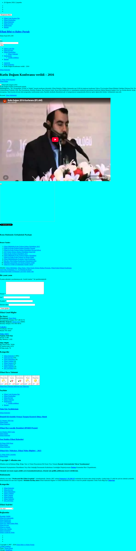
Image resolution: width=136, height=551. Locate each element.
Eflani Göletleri (9, 361)
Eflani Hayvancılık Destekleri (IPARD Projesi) (19, 428)
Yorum (2, 294)
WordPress (8, 550)
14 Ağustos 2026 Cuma (7, 432)
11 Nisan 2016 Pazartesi (7, 79)
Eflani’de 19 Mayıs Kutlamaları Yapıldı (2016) (18, 264)
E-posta (3, 301)
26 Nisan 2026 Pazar (6, 443)
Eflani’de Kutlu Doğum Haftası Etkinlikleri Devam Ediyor (22, 250)
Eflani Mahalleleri (9, 359)
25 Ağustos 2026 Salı (6, 420)
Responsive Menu (6, 15)
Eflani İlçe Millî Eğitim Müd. (9, 523)
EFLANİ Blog (8, 368)
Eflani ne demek (5, 527)
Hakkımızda (8, 25)
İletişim (6, 27)
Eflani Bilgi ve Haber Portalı (15, 31)
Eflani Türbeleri (9, 366)
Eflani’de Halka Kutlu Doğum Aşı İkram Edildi (19, 257)
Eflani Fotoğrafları (10, 20)
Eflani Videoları (13, 54)
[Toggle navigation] (1, 39)
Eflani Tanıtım (8, 363)
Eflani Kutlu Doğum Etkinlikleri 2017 (16, 254)
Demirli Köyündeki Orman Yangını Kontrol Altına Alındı (23, 417)
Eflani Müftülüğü (11, 95)
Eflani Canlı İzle (9, 48)
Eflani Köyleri (8, 24)
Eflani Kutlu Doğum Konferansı (61, 268)
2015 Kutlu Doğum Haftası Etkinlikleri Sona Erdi (19, 252)
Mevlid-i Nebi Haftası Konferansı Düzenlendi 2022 (20, 261)
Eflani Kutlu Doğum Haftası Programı (38, 268)
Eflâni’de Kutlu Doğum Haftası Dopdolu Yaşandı (19, 248)
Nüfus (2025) (4, 334)
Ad (1, 297)
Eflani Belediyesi (5, 520)
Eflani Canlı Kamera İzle (12, 18)
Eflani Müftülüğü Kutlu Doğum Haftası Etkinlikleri (20, 255)
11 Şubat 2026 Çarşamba (8, 454)
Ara (1, 41)
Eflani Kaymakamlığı (6, 518)
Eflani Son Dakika (6, 529)
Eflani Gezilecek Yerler (7, 532)
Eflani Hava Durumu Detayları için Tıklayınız (14, 386)
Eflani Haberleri (9, 22)
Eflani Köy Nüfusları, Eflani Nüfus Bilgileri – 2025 (20, 451)
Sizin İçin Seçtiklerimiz (9, 409)
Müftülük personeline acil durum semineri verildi (19, 263)
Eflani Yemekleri (5, 531)
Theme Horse (8, 548)
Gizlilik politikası (13, 57)
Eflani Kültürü (8, 365)
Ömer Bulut (12, 318)
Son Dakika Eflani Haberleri (11, 439)
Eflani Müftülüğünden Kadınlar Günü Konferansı (19, 259)
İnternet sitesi (4, 305)
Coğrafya (3, 327)
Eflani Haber (4, 81)
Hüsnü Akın (16, 322)
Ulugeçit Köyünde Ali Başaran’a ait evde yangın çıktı (17, 271)
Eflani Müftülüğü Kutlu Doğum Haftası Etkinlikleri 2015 (22, 246)
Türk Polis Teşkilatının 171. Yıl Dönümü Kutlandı (16, 270)
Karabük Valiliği (5, 516)
